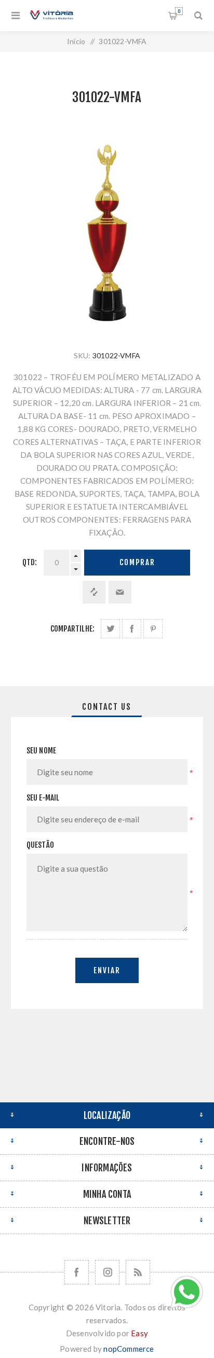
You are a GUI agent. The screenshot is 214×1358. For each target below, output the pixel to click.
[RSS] (138, 1272)
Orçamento (179, 11)
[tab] (107, 706)
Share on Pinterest (153, 628)
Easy (139, 1333)
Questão (40, 845)
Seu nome (41, 750)
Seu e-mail (43, 798)
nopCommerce (128, 1348)
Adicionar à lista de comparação (94, 592)
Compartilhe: (72, 629)
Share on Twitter (110, 628)
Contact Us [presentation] (106, 707)
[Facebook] (76, 1272)
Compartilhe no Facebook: (131, 628)
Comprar (137, 562)
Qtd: (29, 562)
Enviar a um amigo (120, 592)
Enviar (107, 970)
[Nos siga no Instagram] (107, 1272)
